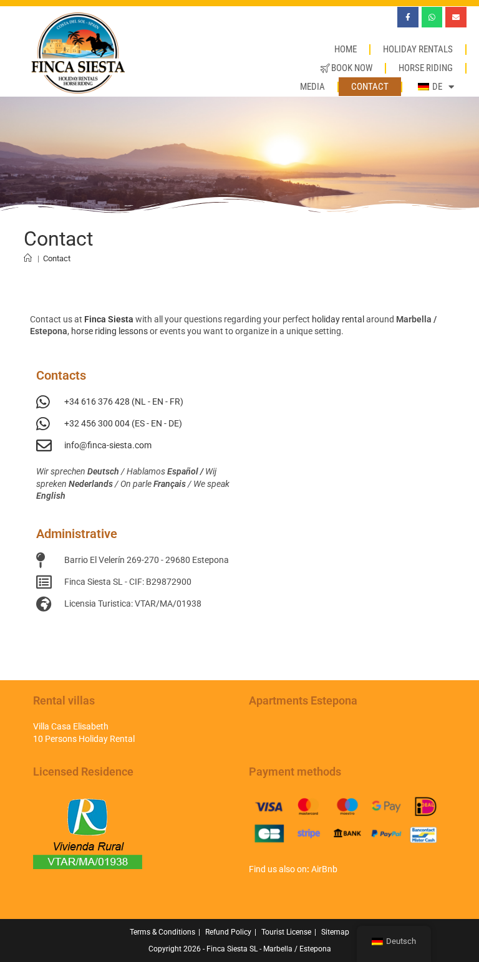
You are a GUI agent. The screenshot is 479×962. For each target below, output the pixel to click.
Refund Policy (228, 932)
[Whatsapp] (432, 17)
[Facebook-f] (408, 17)
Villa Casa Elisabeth (71, 726)
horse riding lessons (109, 331)
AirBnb (324, 869)
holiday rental (338, 319)
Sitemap (335, 932)
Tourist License (286, 932)
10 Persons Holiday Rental (84, 739)
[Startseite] (28, 258)
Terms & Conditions (162, 932)
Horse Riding (426, 68)
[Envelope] (456, 17)
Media (312, 86)
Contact (370, 86)
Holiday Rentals (418, 49)
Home (345, 49)
